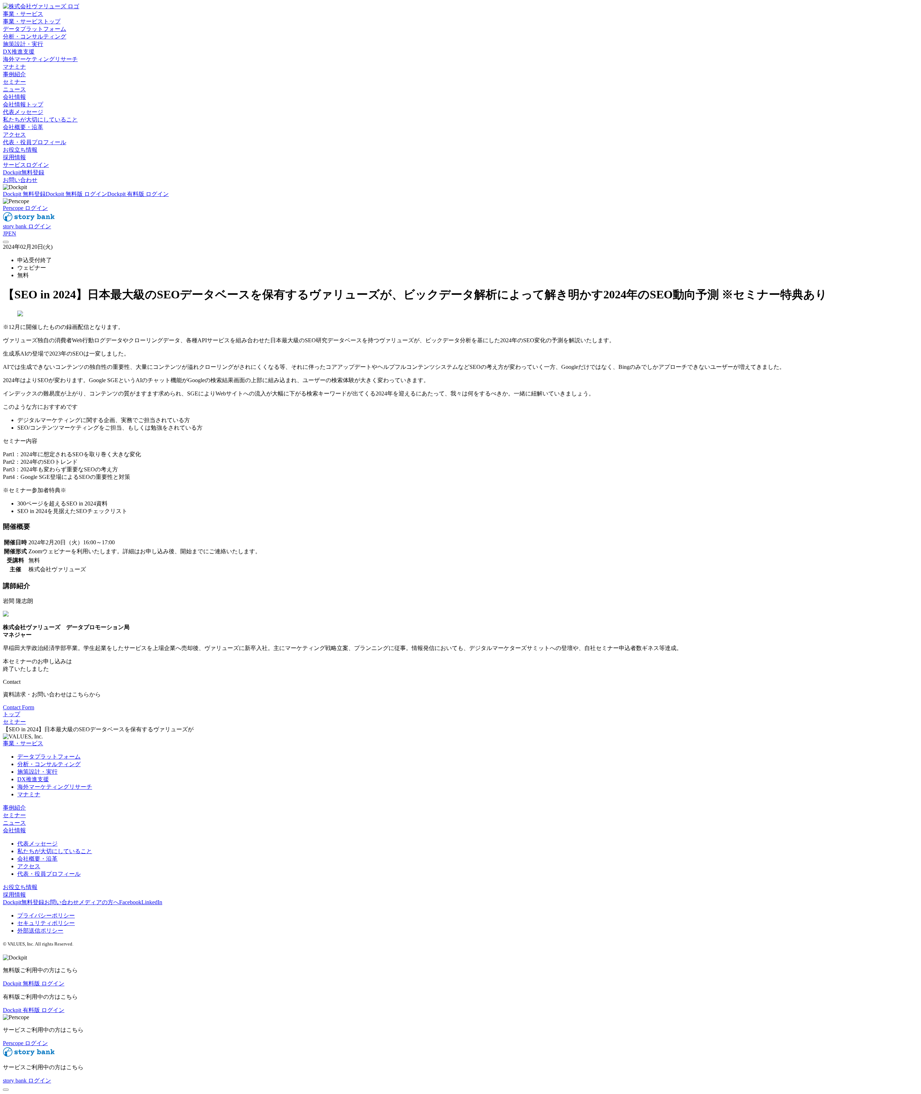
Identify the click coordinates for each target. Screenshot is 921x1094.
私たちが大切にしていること (54, 851)
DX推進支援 (33, 779)
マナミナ (28, 794)
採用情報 (14, 895)
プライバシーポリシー (46, 915)
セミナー (14, 722)
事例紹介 (14, 808)
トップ (11, 714)
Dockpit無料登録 (23, 172)
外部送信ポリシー (40, 931)
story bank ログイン (27, 226)
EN (12, 233)
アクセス (28, 866)
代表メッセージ (37, 844)
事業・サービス (23, 743)
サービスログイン (26, 165)
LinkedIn (151, 902)
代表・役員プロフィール (49, 874)
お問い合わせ (20, 180)
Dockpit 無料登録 (24, 194)
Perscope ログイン (25, 208)
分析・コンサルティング (49, 764)
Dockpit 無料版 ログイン (76, 194)
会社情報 (14, 830)
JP (5, 233)
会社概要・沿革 (37, 859)
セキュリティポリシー (46, 923)
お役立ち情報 (20, 887)
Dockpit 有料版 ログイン (138, 194)
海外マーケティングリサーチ (54, 787)
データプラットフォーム (49, 757)
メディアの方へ (99, 902)
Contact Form (18, 707)
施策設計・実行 (37, 772)
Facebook (130, 902)
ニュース (14, 823)
